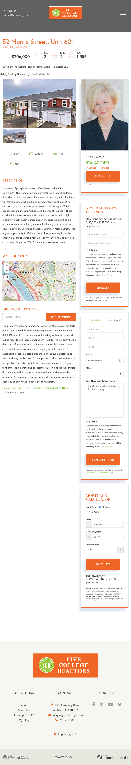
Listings (16, 388)
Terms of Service (104, 473)
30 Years (106, 506)
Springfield (52, 388)
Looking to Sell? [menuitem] (24, 715)
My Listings (91, 168)
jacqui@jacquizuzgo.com (16, 15)
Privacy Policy (106, 275)
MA (26, 388)
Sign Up (72, 734)
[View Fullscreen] (6, 277)
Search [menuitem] (24, 705)
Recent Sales (103, 168)
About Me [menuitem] (24, 710)
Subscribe (103, 288)
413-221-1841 (10, 10)
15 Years (95, 511)
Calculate (103, 564)
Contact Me (103, 176)
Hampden (37, 388)
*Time (89, 368)
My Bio (89, 184)
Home (5, 388)
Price (88, 518)
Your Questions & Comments (100, 380)
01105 (64, 388)
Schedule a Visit (114, 320)
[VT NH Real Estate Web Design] (112, 757)
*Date (89, 354)
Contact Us (95, 320)
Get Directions (61, 317)
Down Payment (93, 531)
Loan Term (91, 507)
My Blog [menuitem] (24, 720)
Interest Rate (92, 544)
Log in (62, 734)
